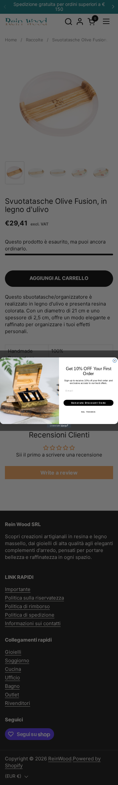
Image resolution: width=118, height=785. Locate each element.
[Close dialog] (114, 361)
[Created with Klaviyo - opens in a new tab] (59, 426)
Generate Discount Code (88, 402)
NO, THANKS (88, 412)
